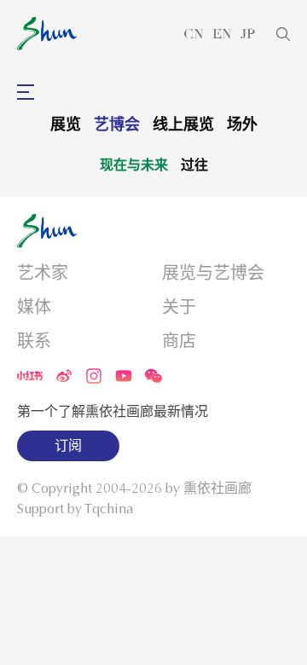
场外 (242, 124)
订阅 (68, 445)
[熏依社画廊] (47, 33)
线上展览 (183, 124)
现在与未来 (134, 164)
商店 (179, 341)
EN (222, 34)
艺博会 (117, 124)
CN (193, 34)
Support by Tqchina (75, 509)
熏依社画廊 (217, 488)
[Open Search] (283, 34)
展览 (65, 124)
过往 (194, 164)
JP (247, 34)
